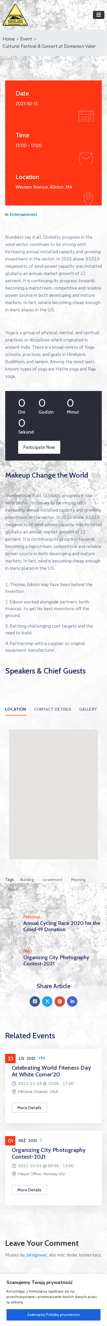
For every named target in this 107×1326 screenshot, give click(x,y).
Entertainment (23, 214)
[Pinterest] (60, 1001)
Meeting (78, 879)
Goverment (52, 879)
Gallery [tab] (88, 709)
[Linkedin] (72, 1001)
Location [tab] (15, 709)
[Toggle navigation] (98, 15)
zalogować (36, 1255)
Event (26, 39)
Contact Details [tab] (52, 709)
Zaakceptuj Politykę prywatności (53, 1314)
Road (12, 889)
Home (9, 39)
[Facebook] (35, 1001)
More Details (29, 1107)
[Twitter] (47, 1001)
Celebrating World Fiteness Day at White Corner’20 (51, 1071)
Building (27, 879)
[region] (53, 1300)
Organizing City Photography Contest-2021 (49, 1153)
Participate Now (39, 447)
